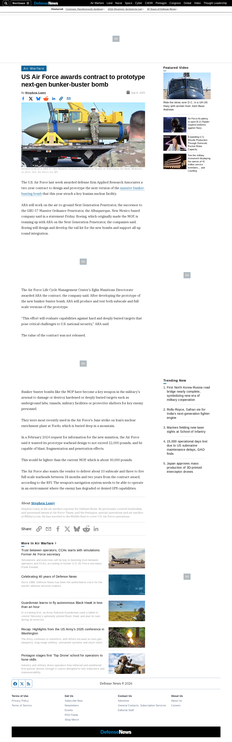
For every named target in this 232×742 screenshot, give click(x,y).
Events (69, 710)
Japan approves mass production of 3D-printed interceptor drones (184, 467)
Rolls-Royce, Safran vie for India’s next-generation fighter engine (188, 413)
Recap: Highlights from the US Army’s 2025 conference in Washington (62, 631)
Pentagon (161, 3)
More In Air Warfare (37, 543)
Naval (118, 3)
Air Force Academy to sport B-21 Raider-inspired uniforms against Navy (199, 123)
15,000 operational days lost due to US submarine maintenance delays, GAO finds (187, 447)
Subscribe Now (74, 700)
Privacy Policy (20, 700)
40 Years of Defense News (161, 9)
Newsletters (72, 705)
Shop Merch (72, 719)
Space (128, 3)
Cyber (138, 3)
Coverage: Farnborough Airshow (84, 9)
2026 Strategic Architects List (125, 9)
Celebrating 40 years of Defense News (49, 576)
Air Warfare (97, 3)
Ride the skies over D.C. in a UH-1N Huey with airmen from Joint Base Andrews (185, 106)
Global (187, 3)
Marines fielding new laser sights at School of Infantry (186, 429)
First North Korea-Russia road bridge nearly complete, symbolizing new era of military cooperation (188, 393)
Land (109, 3)
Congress (175, 3)
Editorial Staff (126, 710)
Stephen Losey (35, 92)
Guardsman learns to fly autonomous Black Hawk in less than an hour (61, 605)
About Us (176, 700)
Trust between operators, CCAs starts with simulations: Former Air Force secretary (61, 552)
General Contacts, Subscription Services (142, 705)
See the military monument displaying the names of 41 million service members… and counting (199, 163)
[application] (187, 86)
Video (197, 3)
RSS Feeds (71, 714)
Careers (176, 705)
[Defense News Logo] (46, 3)
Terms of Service (22, 705)
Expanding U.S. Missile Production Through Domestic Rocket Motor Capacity (197, 143)
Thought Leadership (215, 3)
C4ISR (149, 3)
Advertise (123, 700)
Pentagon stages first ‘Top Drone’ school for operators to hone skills (62, 657)
